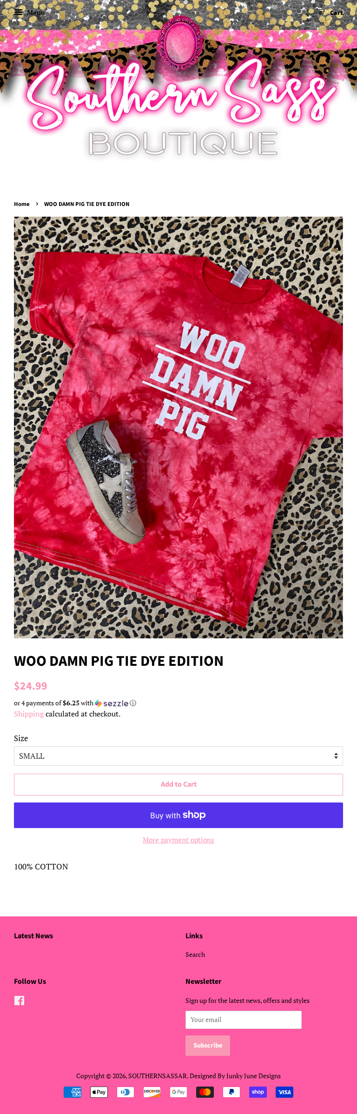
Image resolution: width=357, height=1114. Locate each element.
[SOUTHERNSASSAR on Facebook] (19, 1002)
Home (22, 204)
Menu (35, 12)
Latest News (33, 936)
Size (21, 738)
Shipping (29, 714)
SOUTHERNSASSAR (157, 1075)
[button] (178, 703)
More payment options (178, 839)
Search (195, 954)
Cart (336, 13)
